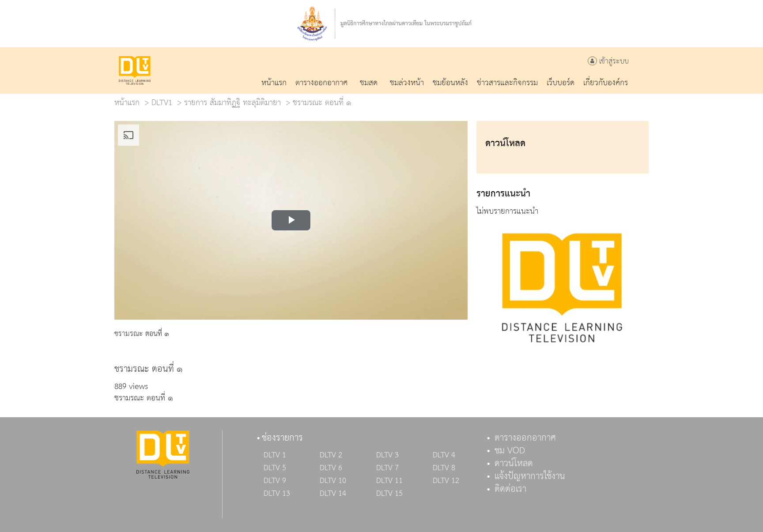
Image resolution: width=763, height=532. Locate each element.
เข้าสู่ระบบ (613, 61)
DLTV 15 (389, 493)
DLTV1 (161, 102)
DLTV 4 (444, 455)
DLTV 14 (333, 493)
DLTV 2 (331, 455)
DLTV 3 (387, 455)
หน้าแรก (127, 102)
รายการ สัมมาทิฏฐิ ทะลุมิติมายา (232, 102)
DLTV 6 (331, 467)
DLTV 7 (387, 467)
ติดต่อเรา (510, 489)
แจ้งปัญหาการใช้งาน (530, 476)
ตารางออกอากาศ (525, 438)
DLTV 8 (444, 467)
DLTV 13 (277, 493)
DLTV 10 (333, 480)
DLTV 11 (389, 480)
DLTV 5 (275, 467)
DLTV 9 (275, 480)
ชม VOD (510, 451)
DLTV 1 (275, 455)
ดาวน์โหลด (514, 463)
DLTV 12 (446, 480)
